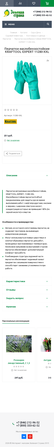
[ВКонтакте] (24, 436)
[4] (14, 110)
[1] (5, 110)
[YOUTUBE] (30, 436)
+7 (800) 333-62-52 (42, 15)
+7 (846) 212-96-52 (42, 12)
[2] (8, 110)
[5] (16, 110)
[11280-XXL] (27, 80)
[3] (11, 110)
